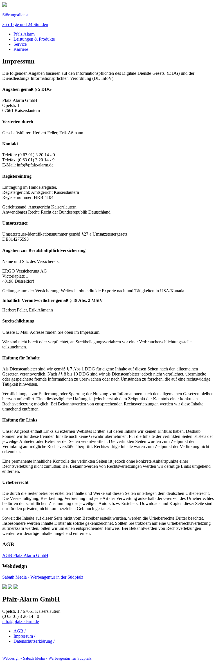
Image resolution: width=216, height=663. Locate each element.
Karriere (21, 49)
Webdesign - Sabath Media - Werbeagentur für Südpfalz (46, 658)
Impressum (25, 636)
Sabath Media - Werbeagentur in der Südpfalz (42, 577)
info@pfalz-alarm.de (20, 621)
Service (20, 44)
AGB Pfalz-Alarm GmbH (25, 555)
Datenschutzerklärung (35, 641)
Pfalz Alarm (24, 34)
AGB (20, 631)
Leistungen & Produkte (34, 39)
